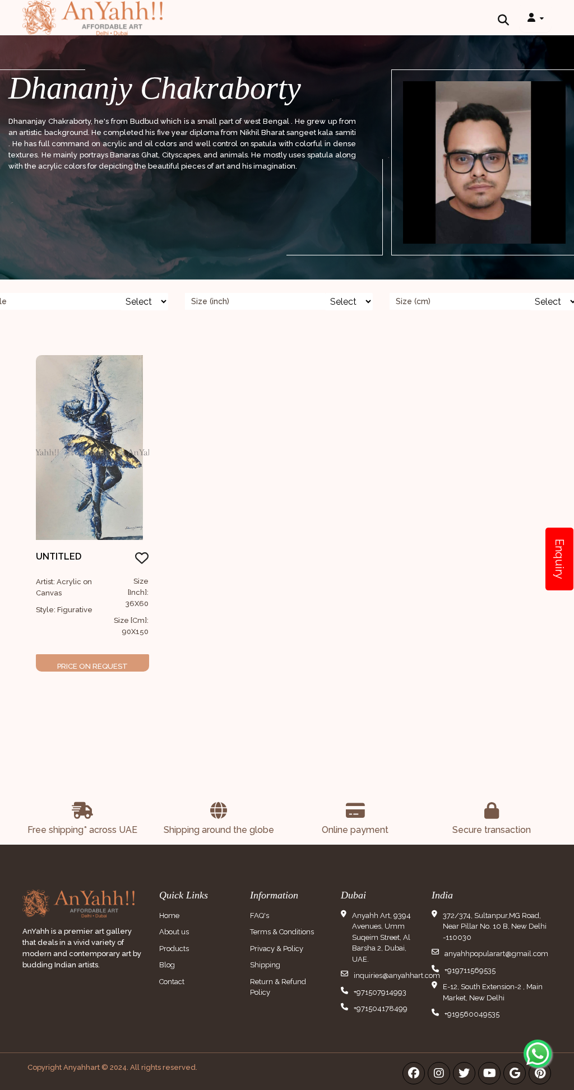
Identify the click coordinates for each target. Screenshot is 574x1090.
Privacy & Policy (276, 948)
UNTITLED (58, 556)
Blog (167, 965)
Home (169, 915)
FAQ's (259, 915)
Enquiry (559, 559)
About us (174, 932)
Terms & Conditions (282, 932)
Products (174, 948)
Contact (171, 981)
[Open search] (503, 17)
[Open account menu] (535, 17)
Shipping (265, 965)
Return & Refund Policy (278, 987)
